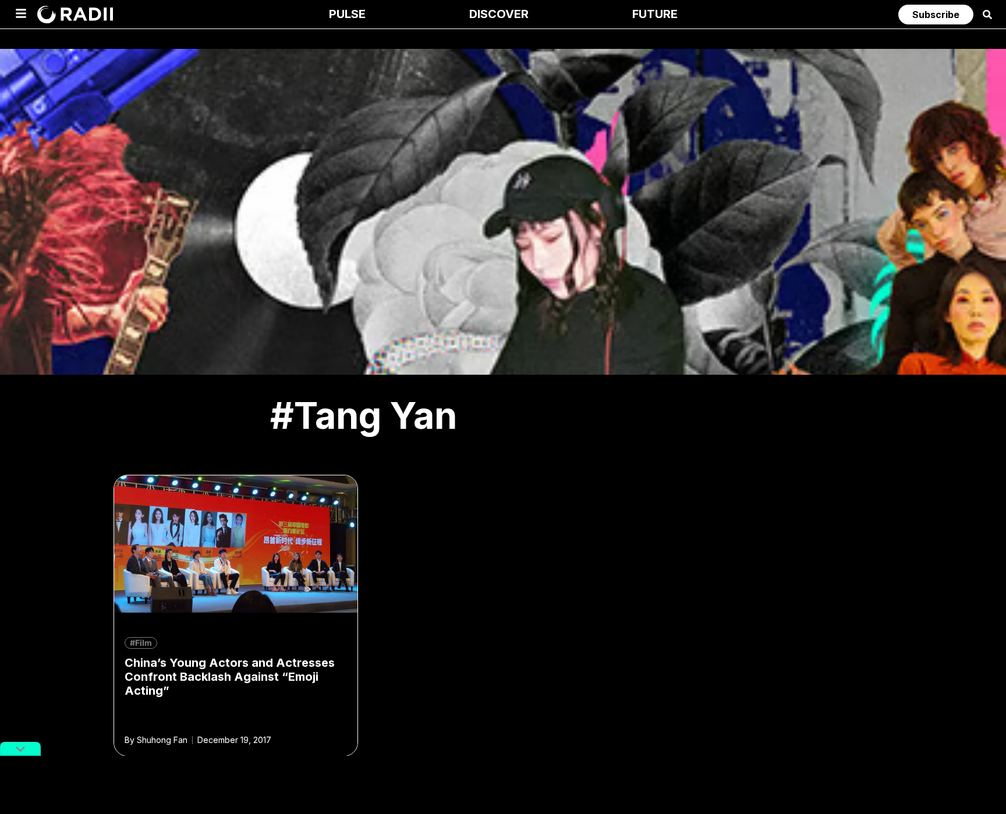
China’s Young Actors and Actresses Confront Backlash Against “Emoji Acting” (230, 677)
